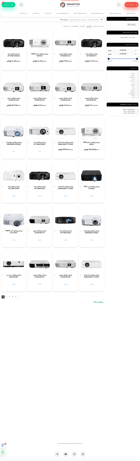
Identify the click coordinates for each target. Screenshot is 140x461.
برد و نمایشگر (23, 13)
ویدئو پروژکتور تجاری (97, 13)
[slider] (137, 59)
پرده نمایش (36, 13)
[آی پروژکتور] (70, 4)
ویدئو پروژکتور (131, 13)
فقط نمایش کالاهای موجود (127, 37)
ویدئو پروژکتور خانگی (80, 13)
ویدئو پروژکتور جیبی (62, 13)
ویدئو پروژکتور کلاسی (115, 13)
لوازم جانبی (48, 13)
